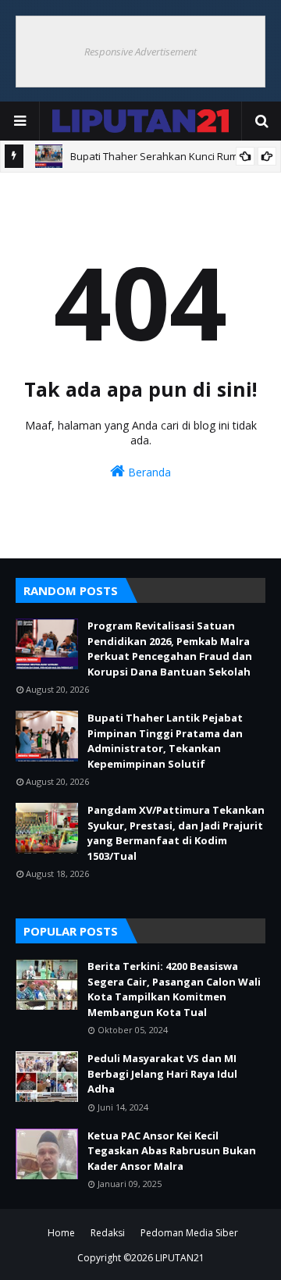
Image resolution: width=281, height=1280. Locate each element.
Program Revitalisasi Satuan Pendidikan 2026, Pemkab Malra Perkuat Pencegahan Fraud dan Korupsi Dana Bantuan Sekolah (169, 649)
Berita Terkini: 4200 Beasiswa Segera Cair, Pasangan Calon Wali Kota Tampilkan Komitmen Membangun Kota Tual (174, 989)
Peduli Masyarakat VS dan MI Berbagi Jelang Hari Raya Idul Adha (162, 1073)
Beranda (148, 472)
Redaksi (108, 1232)
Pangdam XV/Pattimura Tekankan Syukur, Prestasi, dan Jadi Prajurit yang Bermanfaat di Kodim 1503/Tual (176, 833)
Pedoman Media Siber (189, 1232)
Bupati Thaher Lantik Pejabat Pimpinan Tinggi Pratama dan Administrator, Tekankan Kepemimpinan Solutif (165, 741)
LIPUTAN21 (180, 1257)
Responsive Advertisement (140, 52)
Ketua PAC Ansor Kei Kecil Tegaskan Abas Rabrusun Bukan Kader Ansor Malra (171, 1150)
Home (61, 1232)
